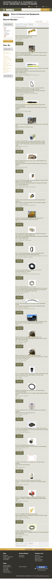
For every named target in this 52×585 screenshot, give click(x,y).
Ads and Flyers (6, 570)
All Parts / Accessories (8, 556)
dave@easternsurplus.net (39, 549)
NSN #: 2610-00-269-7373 (21, 272)
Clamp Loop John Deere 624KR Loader (23, 37)
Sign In (31, 6)
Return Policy (37, 558)
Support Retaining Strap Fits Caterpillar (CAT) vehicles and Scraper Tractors (31, 515)
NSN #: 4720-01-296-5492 (21, 307)
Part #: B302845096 (20, 467)
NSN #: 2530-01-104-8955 (21, 341)
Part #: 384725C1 (19, 293)
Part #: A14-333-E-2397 (20, 342)
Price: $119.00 (18, 206)
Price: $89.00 (18, 76)
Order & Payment (38, 560)
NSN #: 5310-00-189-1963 (21, 292)
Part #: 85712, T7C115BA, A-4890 (23, 111)
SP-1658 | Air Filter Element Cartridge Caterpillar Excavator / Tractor (30, 141)
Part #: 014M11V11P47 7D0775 (22, 518)
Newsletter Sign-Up (7, 572)
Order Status (21, 556)
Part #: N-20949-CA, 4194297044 (23, 240)
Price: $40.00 (18, 149)
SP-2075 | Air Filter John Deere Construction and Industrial (28, 480)
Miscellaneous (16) (7, 71)
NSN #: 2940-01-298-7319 (21, 447)
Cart (38, 6)
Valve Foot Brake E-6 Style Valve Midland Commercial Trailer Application (30, 202)
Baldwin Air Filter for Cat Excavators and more (25, 412)
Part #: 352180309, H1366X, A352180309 (25, 187)
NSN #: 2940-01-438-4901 (21, 414)
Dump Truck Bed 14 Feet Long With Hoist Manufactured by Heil (28, 323)
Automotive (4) (6, 52)
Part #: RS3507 (18, 415)
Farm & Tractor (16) (7, 58)
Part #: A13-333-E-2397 (20, 360)
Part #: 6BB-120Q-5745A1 (21, 167)
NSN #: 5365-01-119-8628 (21, 376)
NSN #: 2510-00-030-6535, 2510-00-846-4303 (26, 93)
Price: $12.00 (18, 519)
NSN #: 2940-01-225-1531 (21, 185)
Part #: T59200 (18, 377)
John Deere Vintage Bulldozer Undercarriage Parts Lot (26, 219)
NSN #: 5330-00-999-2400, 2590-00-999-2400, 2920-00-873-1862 (31, 255)
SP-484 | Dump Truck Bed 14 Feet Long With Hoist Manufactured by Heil (31, 321)
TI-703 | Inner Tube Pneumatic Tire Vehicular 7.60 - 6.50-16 (28, 270)
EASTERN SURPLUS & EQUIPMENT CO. (20, 2)
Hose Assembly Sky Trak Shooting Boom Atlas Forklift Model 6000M (30, 306)
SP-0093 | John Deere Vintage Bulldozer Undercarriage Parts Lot (29, 218)
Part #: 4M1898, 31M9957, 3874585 (24, 257)
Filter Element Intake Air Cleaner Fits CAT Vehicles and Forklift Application (30, 446)
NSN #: (16, 56)
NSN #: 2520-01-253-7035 (21, 501)
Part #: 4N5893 (18, 536)
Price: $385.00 (18, 343)
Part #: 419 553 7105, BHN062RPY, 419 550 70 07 (27, 75)
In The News (5, 568)
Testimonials (5, 569)
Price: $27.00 (18, 485)
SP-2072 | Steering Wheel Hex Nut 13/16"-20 (25, 286)
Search (45, 9)
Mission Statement (7, 566)
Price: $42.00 (18, 468)
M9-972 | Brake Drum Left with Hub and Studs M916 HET (28, 355)
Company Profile (6, 565)
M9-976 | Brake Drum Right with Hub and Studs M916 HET (28, 337)
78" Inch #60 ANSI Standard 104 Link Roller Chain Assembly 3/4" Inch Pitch (31, 429)
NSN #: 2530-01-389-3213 (21, 203)
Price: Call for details (19, 450)
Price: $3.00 (18, 537)
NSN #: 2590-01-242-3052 (21, 73)
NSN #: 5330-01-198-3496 (21, 395)
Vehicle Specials (6, 558)
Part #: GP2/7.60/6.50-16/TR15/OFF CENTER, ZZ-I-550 (27, 274)
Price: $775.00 (18, 168)
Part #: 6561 (18, 147)
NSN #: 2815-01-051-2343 (21, 534)
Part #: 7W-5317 (19, 449)
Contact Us (46, 6)
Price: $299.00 (18, 222)
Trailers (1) (5, 72)
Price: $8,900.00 (19, 325)
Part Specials (6, 559)
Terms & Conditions (39, 556)
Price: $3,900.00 (19, 129)
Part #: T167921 (19, 39)
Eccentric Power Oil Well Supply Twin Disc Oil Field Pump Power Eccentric (30, 55)
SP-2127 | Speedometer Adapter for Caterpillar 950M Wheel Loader (30, 497)
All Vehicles (5, 555)
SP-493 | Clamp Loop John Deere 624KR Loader (26, 35)
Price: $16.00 (18, 188)
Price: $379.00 (18, 96)
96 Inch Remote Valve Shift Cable (22, 464)
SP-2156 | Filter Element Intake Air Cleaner (24, 445)
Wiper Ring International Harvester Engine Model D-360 (27, 254)
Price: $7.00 (18, 41)
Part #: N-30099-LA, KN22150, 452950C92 (25, 205)
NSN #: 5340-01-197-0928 (21, 516)
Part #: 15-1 (18, 397)
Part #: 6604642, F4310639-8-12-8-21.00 (25, 308)
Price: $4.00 (18, 258)
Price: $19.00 (18, 379)
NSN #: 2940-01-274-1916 (21, 146)
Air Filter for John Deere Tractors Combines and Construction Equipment (30, 481)
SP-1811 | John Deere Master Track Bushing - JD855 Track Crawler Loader (31, 373)
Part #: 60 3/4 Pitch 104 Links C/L (23, 432)
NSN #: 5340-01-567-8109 (21, 38)
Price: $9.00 (18, 275)
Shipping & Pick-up (39, 559)
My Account (21, 555)
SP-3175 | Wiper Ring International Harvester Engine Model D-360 (29, 253)
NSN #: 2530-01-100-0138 (21, 359)
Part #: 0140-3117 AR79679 (22, 484)
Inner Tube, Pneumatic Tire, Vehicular (23, 271)
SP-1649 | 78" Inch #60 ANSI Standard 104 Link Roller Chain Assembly (30, 428)
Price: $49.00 (18, 112)
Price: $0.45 (18, 295)
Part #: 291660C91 (19, 94)
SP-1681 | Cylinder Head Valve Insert (23, 530)
